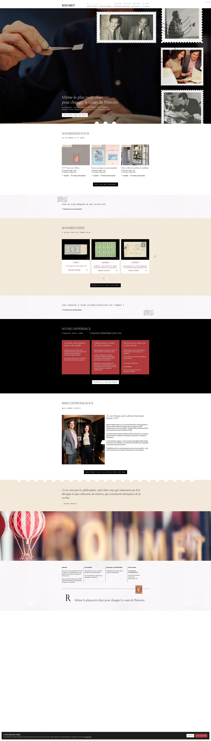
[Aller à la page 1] (104, 278)
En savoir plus (87, 737)
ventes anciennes (105, 6)
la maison (146, 6)
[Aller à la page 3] (107, 278)
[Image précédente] (93, 249)
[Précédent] (57, 256)
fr (206, 2)
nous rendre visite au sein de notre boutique (105, 472)
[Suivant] (154, 256)
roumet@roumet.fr (133, 572)
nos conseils (136, 6)
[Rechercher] (88, 4)
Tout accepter (201, 735)
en (209, 2)
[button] (76, 256)
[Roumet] (68, 5)
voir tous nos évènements (105, 184)
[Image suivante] (118, 249)
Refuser (190, 735)
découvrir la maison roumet (105, 382)
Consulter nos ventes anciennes (105, 285)
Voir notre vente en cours (75, 115)
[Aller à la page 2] (105, 278)
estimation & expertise (121, 6)
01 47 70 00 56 (127, 366)
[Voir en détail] (88, 258)
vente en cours (92, 6)
